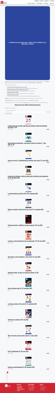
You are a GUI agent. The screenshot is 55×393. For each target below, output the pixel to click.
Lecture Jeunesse (19, 386)
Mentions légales (31, 388)
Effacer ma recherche (8, 113)
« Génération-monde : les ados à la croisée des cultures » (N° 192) (17, 89)
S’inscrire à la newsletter (20, 389)
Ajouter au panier (48, 129)
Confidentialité (31, 389)
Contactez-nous (42, 389)
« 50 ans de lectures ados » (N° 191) (12, 94)
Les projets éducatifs (39, 3)
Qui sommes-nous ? (19, 387)
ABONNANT (33, 387)
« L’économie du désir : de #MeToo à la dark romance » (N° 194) (17, 87)
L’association (51, 3)
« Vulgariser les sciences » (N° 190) (12, 92)
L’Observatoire (46, 3)
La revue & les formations (31, 3)
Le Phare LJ (18, 390)
